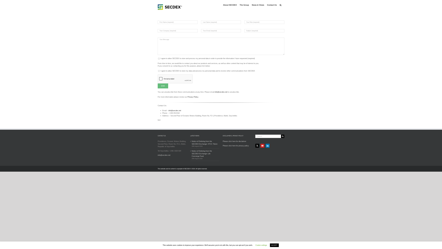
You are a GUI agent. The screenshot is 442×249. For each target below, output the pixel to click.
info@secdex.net (221, 92)
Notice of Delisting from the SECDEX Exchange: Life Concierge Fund (202, 153)
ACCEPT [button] (274, 245)
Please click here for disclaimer (234, 141)
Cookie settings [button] (261, 245)
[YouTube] (262, 146)
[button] (280, 5)
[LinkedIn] (268, 146)
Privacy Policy (192, 97)
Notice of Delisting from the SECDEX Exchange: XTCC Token (204, 142)
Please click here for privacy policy (236, 146)
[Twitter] (257, 146)
